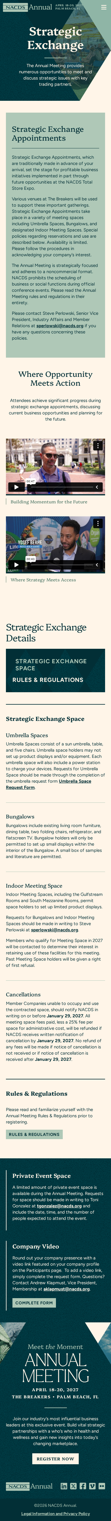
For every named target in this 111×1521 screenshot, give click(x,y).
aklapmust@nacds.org (67, 1289)
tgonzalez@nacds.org (59, 1206)
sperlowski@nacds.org (59, 325)
